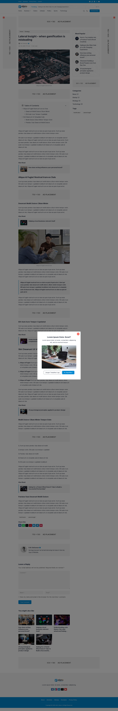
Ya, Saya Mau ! (68, 372)
